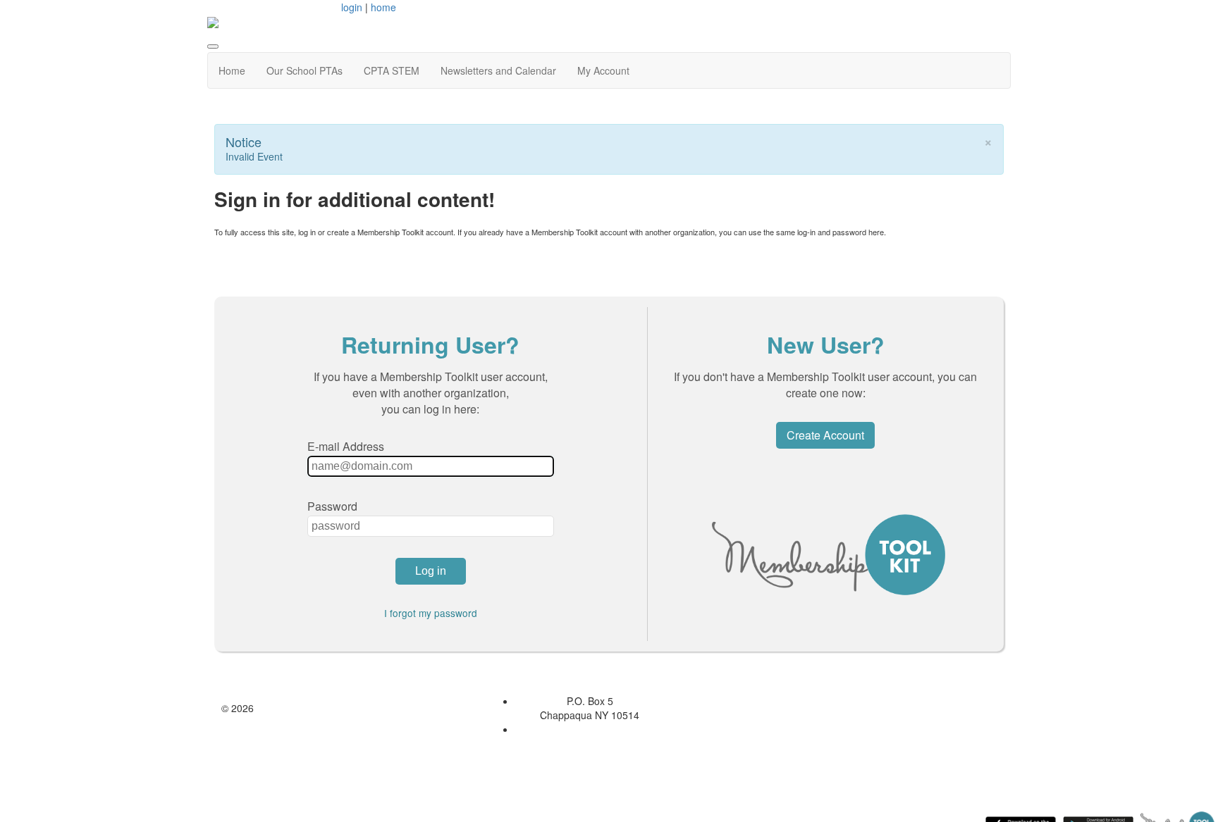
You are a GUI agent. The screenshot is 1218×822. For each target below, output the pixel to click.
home (383, 7)
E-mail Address (345, 446)
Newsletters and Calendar (498, 70)
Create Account (825, 435)
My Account (603, 70)
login (351, 7)
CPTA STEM (391, 70)
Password (332, 506)
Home (232, 70)
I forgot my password (430, 613)
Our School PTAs (304, 70)
